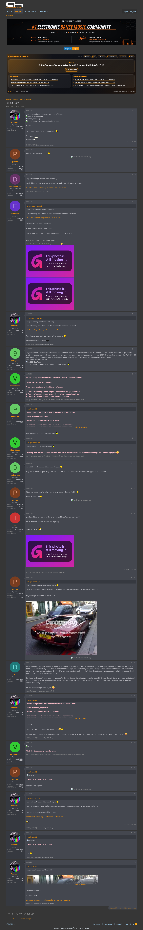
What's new (29, 11)
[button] (35, 11)
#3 (135, 175)
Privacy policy (118, 924)
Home (9, 11)
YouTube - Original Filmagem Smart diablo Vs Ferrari (46, 188)
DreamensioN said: (33, 206)
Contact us (96, 924)
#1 (135, 110)
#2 (135, 150)
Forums (18, 11)
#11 (135, 488)
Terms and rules (107, 924)
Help (126, 924)
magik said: (31, 409)
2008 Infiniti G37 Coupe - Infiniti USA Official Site (45, 817)
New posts (9, 15)
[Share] (132, 110)
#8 (135, 404)
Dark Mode (11, 924)
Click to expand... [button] (81, 427)
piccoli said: (31, 866)
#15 (135, 696)
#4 (135, 202)
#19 (135, 833)
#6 (135, 349)
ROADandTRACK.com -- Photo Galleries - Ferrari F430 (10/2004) (50, 900)
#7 (135, 374)
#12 (135, 513)
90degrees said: (32, 443)
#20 (135, 862)
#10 (135, 463)
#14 (135, 663)
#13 (135, 577)
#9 (135, 438)
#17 (135, 768)
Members (42, 11)
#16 (135, 742)
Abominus (10, 106)
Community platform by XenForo (71, 928)
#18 (135, 794)
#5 (135, 314)
